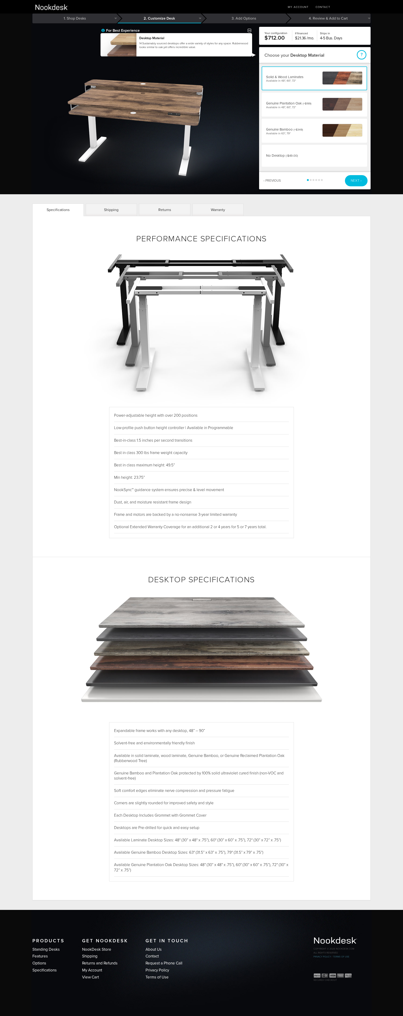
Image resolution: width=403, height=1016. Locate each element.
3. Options (244, 18)
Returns (164, 210)
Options (39, 963)
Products (48, 941)
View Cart (90, 977)
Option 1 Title (308, 180)
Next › (356, 181)
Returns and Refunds (100, 963)
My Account (298, 7)
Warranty (218, 210)
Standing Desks (46, 949)
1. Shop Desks (75, 18)
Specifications (58, 210)
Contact (323, 7)
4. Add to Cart (328, 18)
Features (40, 956)
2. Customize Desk (159, 18)
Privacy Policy (157, 970)
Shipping (111, 210)
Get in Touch (167, 941)
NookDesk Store (96, 949)
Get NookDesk (105, 941)
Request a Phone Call (164, 963)
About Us (154, 949)
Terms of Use (157, 977)
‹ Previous (272, 181)
